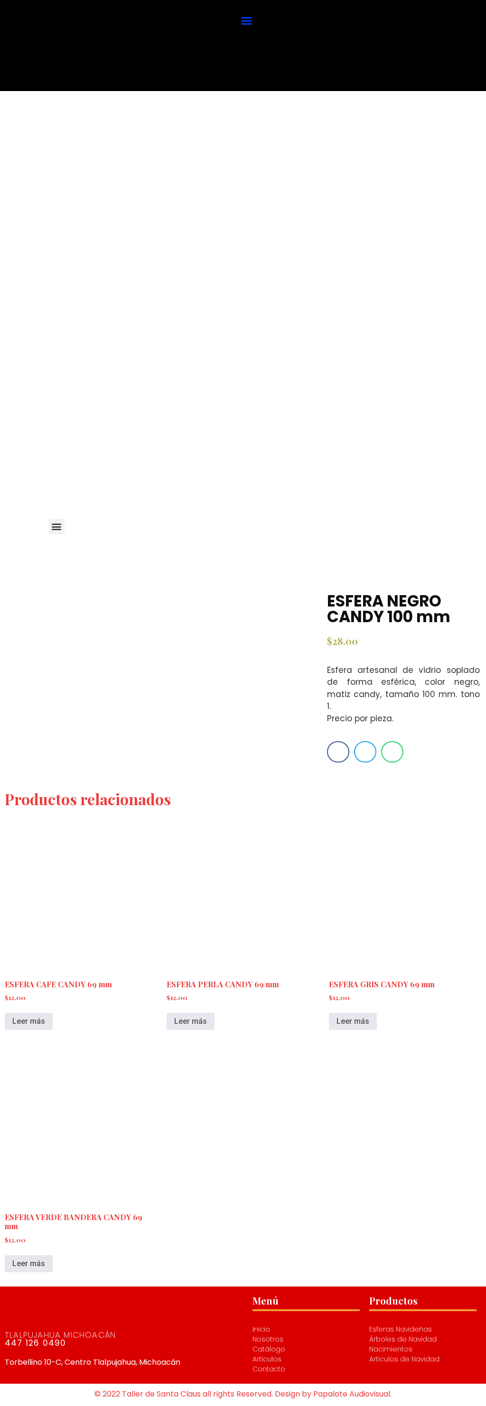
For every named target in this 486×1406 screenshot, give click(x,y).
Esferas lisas (141, 450)
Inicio (72, 450)
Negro (211, 450)
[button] (247, 20)
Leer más (28, 1021)
